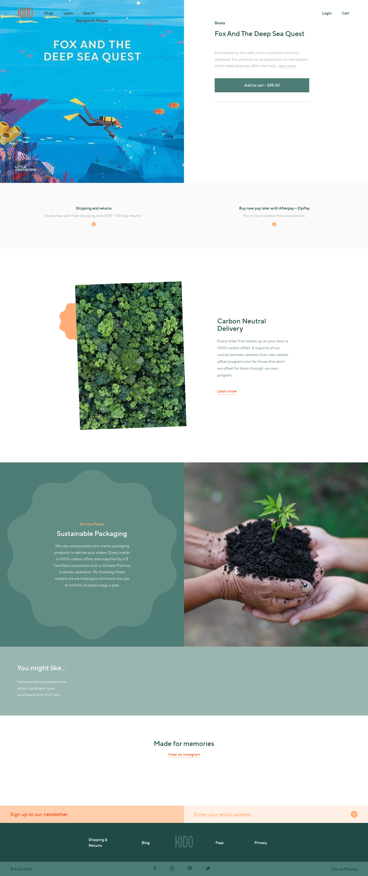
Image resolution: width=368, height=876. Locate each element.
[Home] (25, 13)
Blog (146, 842)
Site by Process (345, 868)
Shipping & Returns (98, 842)
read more (223, 122)
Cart (345, 12)
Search (89, 12)
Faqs (220, 842)
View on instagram (184, 754)
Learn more (227, 390)
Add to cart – (262, 85)
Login (327, 12)
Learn (68, 12)
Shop (48, 12)
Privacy (260, 842)
